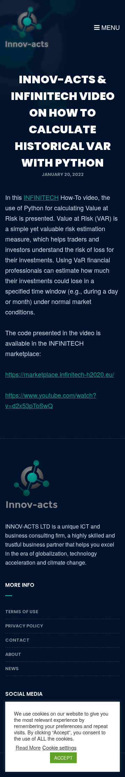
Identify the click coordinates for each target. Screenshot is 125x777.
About (13, 654)
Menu (110, 27)
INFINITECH (41, 197)
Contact (17, 640)
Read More (28, 747)
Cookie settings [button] (59, 747)
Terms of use (21, 611)
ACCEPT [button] (63, 757)
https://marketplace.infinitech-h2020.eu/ (59, 374)
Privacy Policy (24, 626)
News (12, 668)
